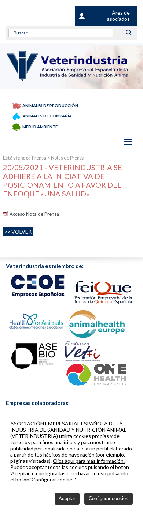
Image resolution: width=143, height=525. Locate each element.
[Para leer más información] (38, 285)
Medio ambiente (40, 126)
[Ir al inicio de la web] (68, 78)
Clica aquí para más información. (89, 461)
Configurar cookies (108, 498)
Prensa (39, 158)
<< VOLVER (18, 232)
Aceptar (67, 498)
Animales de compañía (47, 115)
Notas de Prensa (67, 158)
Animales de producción (50, 105)
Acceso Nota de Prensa (34, 214)
